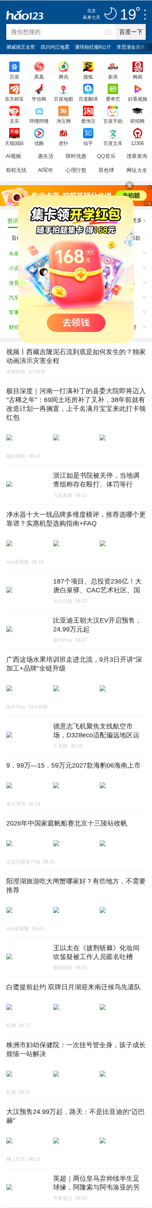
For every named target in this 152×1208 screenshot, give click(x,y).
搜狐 (88, 76)
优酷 (39, 143)
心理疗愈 (76, 170)
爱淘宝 (88, 121)
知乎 (88, 143)
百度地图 (63, 98)
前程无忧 (16, 170)
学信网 (39, 98)
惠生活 (45, 156)
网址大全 (137, 170)
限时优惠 (76, 156)
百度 (14, 76)
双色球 (106, 170)
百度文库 (112, 143)
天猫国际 (14, 143)
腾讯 (63, 76)
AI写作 (45, 170)
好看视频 (137, 98)
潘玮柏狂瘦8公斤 (93, 47)
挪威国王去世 (20, 47)
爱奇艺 (113, 98)
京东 (14, 121)
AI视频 (13, 156)
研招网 (137, 121)
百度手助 (112, 121)
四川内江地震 (55, 47)
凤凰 (39, 76)
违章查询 (137, 156)
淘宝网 (63, 121)
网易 (137, 76)
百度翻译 (88, 98)
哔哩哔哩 (39, 121)
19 (128, 15)
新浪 (113, 76)
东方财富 (14, 98)
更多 (137, 220)
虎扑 (63, 143)
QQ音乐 (106, 156)
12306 (137, 143)
